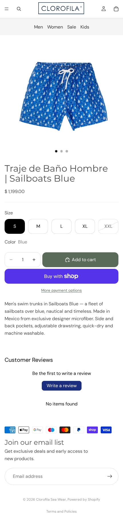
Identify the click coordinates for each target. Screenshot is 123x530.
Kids (84, 27)
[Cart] (116, 9)
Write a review (62, 386)
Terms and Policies (61, 511)
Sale (71, 27)
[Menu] (6, 8)
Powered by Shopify (84, 499)
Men (38, 27)
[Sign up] (110, 477)
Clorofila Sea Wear (51, 499)
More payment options (61, 290)
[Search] (19, 9)
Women (55, 27)
